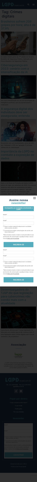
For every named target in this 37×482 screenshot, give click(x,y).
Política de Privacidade (13, 238)
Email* (5, 220)
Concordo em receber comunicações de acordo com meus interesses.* (18, 231)
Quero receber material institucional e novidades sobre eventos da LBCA (17, 227)
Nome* (5, 214)
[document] (18, 241)
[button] (34, 198)
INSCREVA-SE (18, 244)
